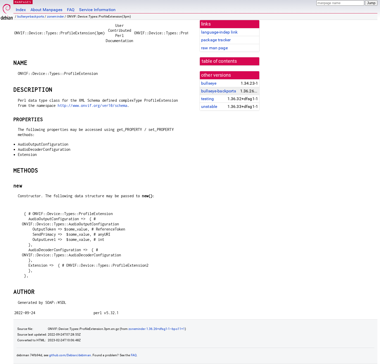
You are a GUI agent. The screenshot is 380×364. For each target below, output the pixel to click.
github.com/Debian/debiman (70, 355)
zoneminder (55, 16)
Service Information (97, 9)
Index (21, 9)
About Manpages (46, 9)
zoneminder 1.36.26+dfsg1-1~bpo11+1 (156, 329)
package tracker (216, 39)
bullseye (208, 83)
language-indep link (219, 32)
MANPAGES (23, 2)
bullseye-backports (30, 16)
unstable (209, 106)
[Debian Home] (6, 10)
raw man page (214, 47)
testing (207, 98)
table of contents (219, 61)
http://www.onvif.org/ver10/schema (92, 105)
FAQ (70, 9)
